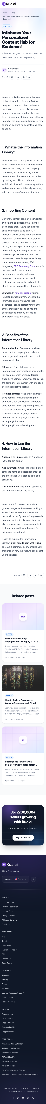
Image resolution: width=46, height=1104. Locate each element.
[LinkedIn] (18, 1098)
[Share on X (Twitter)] (11, 77)
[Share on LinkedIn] (17, 77)
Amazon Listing (23, 293)
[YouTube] (23, 1098)
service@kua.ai (32, 1091)
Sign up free (21, 837)
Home (5, 12)
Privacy (36, 1088)
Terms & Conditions (15, 1091)
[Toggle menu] (42, 3)
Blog (13, 12)
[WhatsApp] (28, 1098)
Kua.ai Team (13, 69)
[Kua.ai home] (9, 3)
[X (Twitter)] (33, 1098)
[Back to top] (33, 879)
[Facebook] (13, 1098)
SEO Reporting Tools (24, 266)
